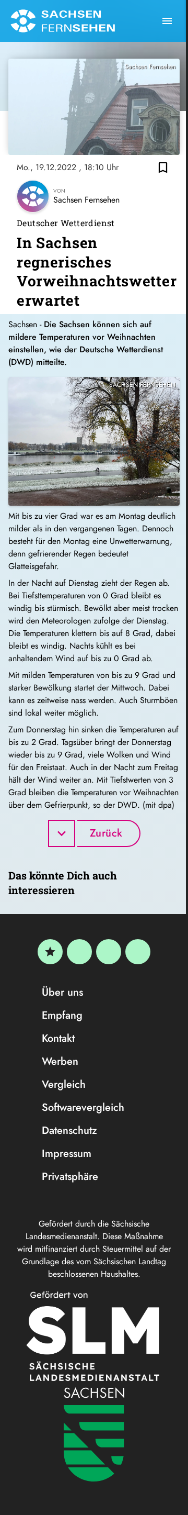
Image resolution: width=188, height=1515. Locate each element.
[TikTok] (137, 951)
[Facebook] (79, 951)
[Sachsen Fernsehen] (62, 21)
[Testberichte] (50, 951)
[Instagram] (108, 951)
